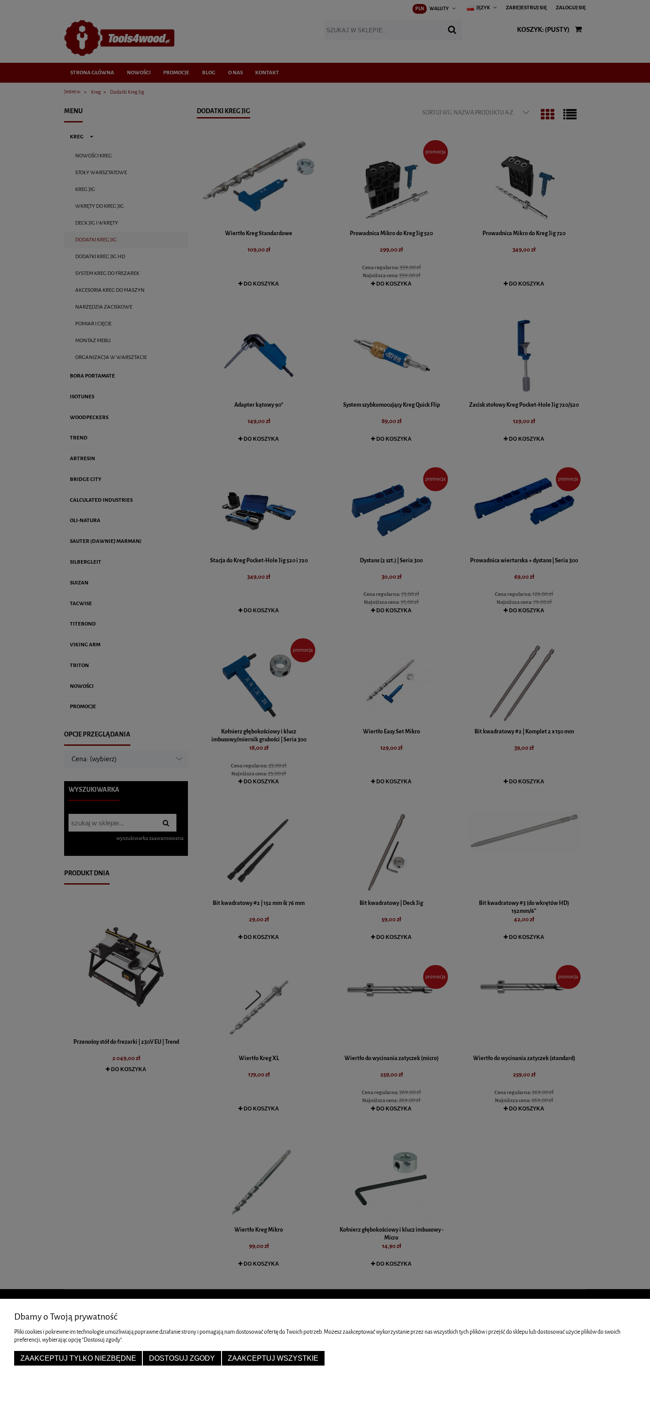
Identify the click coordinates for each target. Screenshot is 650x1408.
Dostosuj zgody (182, 1358)
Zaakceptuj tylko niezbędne (78, 1358)
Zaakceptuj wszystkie (273, 1358)
